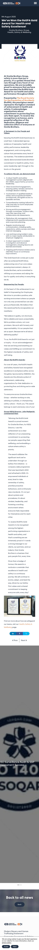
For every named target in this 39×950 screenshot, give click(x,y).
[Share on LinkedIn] (13, 633)
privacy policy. (6, 943)
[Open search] (29, 3)
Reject (14, 946)
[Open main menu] (35, 3)
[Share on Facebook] (19, 633)
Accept (6, 946)
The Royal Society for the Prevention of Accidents (19, 99)
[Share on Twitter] (26, 633)
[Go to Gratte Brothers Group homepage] (11, 3)
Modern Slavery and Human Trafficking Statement (16, 932)
